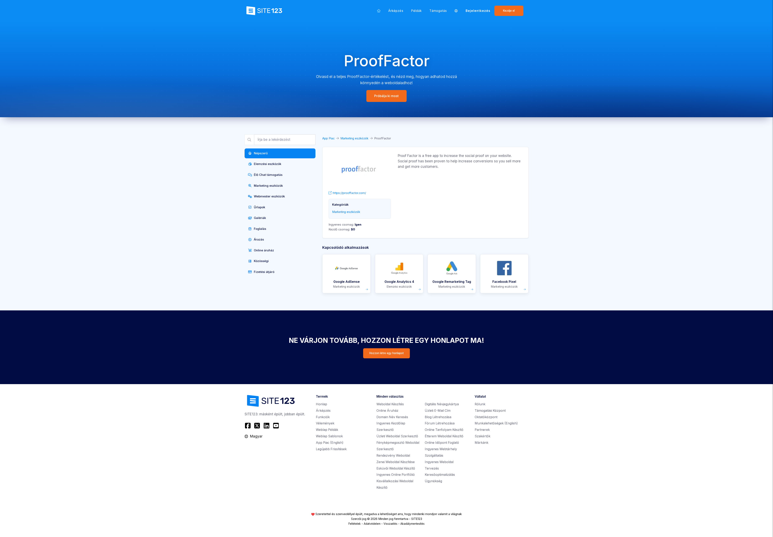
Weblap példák (327, 430)
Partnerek (482, 430)
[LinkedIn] (266, 425)
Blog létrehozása (438, 417)
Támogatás (438, 11)
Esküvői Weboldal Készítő (395, 468)
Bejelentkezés (478, 11)
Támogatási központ (490, 411)
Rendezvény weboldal (393, 455)
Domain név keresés (392, 417)
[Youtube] (276, 425)
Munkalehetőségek (496, 423)
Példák (416, 11)
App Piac (328, 138)
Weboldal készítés (390, 404)
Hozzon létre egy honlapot (386, 353)
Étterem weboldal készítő (444, 436)
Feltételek (354, 523)
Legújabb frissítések (331, 449)
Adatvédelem (372, 523)
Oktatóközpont (486, 417)
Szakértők (482, 436)
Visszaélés (390, 523)
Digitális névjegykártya (442, 404)
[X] (257, 425)
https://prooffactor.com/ (349, 193)
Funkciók (323, 417)
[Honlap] (378, 11)
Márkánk (481, 443)
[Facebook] (248, 425)
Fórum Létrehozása (440, 423)
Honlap (321, 404)
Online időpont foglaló (442, 443)
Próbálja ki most (386, 96)
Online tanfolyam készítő (444, 430)
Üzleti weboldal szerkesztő (397, 436)
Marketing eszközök (354, 138)
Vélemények (325, 423)
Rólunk (480, 404)
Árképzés (395, 11)
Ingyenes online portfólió (395, 475)
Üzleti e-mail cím (438, 411)
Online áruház (387, 411)
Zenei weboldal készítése (395, 462)
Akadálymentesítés (412, 523)
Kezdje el (509, 10)
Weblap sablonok (329, 436)
